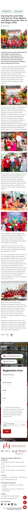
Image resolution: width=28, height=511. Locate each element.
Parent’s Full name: (9, 374)
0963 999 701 (6, 477)
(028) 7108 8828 (14, 496)
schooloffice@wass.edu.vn (10, 479)
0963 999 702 (13, 477)
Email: (5, 390)
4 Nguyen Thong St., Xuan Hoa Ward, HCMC (13, 486)
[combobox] (14, 400)
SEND (6, 431)
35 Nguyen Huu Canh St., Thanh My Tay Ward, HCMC (13, 490)
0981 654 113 (6, 496)
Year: (5, 398)
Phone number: (7, 382)
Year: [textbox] (4, 400)
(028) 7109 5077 (23, 477)
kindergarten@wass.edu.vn (10, 498)
